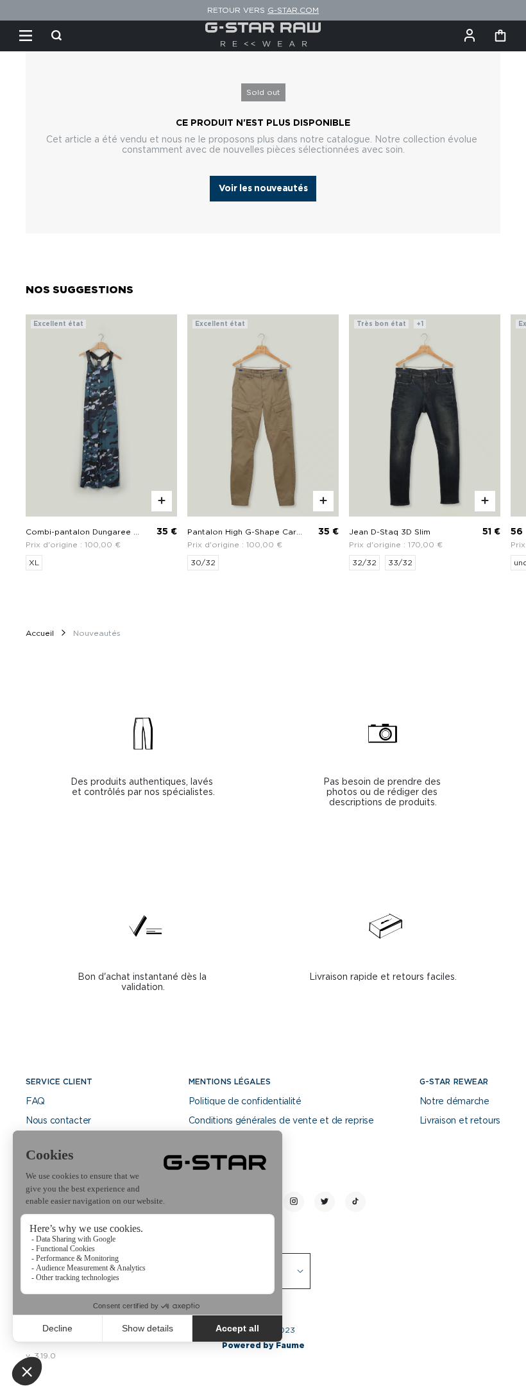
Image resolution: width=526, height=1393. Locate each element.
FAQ (35, 1101)
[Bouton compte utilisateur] (469, 36)
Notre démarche (454, 1101)
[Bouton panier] (500, 36)
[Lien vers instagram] (294, 1202)
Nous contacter (58, 1120)
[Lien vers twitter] (324, 1202)
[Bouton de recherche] (56, 36)
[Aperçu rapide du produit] (161, 501)
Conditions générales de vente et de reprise (281, 1120)
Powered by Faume (263, 1345)
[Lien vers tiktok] (355, 1202)
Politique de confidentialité (245, 1101)
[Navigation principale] (25, 36)
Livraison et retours (460, 1120)
